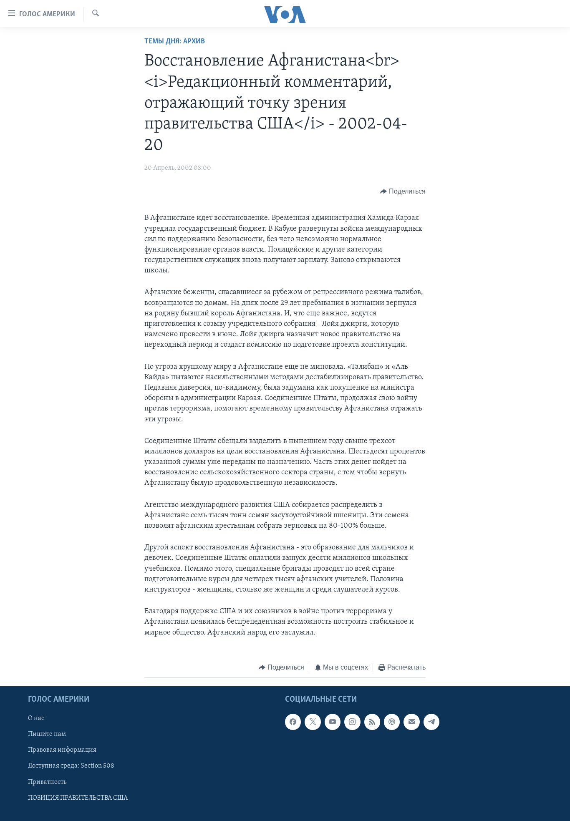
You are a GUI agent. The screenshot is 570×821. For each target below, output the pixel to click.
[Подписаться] (411, 722)
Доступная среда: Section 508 (71, 766)
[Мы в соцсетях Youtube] (332, 722)
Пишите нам (47, 734)
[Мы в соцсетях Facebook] (293, 722)
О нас (36, 718)
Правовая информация (62, 750)
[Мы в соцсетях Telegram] (431, 722)
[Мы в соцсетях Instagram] (352, 722)
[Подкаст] (392, 722)
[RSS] (372, 722)
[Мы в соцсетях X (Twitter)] (312, 722)
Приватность (47, 782)
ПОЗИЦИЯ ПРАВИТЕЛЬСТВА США (78, 798)
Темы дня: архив (174, 41)
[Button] (403, 191)
